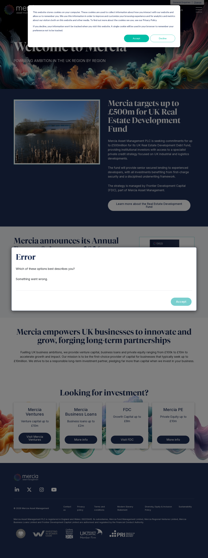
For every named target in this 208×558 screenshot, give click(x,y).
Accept (136, 38)
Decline (163, 38)
